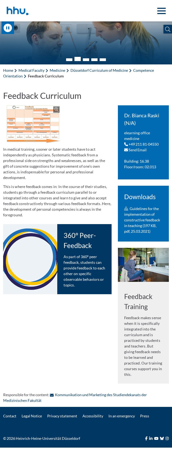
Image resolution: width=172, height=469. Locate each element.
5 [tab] (103, 59)
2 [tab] (77, 59)
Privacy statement (62, 416)
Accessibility (92, 416)
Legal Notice (32, 416)
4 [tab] (94, 59)
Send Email (137, 150)
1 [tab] (69, 59)
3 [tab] (86, 59)
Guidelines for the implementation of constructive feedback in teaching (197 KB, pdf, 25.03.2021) (142, 220)
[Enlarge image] (34, 124)
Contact (9, 416)
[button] (167, 29)
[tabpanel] (86, 42)
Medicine (57, 70)
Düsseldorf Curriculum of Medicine (99, 70)
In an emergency (121, 416)
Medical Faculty (31, 70)
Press (144, 416)
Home (8, 70)
